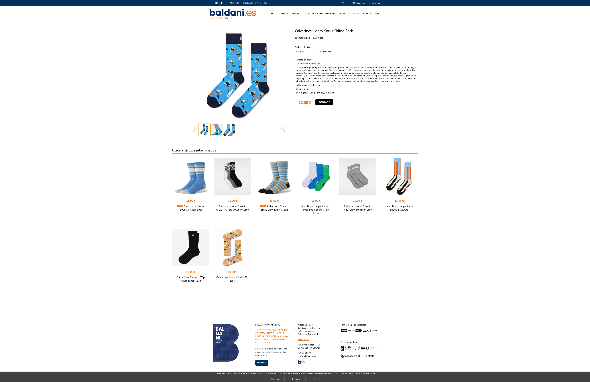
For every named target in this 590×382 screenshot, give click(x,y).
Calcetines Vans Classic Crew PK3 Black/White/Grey (232, 207)
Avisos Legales (305, 324)
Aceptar (317, 379)
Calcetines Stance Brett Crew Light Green (274, 207)
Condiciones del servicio (309, 328)
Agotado (324, 102)
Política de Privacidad (308, 334)
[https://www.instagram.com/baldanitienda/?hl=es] (216, 3)
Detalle (190, 218)
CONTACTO (303, 339)
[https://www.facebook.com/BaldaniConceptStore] (212, 3)
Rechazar (296, 379)
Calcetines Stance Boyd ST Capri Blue (192, 207)
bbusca (343, 3)
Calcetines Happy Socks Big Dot (232, 279)
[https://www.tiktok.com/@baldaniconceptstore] (221, 3)
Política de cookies (306, 331)
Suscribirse (261, 362)
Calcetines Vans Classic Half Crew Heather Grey (357, 207)
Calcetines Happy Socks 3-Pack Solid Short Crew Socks (316, 209)
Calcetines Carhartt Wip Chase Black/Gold (191, 279)
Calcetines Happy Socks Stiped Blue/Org (399, 207)
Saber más (275, 379)
